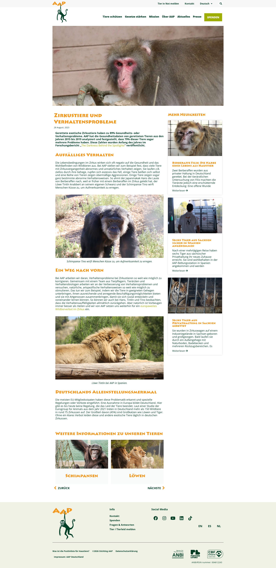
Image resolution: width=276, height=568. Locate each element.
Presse (197, 16)
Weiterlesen (179, 190)
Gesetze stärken (135, 16)
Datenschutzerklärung (127, 551)
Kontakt (189, 3)
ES (209, 526)
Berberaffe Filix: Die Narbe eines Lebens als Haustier (194, 164)
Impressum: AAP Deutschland (69, 556)
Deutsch (204, 3)
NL (219, 526)
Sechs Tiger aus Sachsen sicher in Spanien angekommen (191, 243)
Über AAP (168, 16)
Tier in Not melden (168, 3)
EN (200, 526)
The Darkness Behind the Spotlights (102, 145)
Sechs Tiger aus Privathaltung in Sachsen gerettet (194, 323)
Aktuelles (183, 16)
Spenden (213, 17)
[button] (221, 3)
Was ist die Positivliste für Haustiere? (70, 551)
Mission (154, 16)
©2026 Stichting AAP (102, 551)
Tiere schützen (112, 16)
